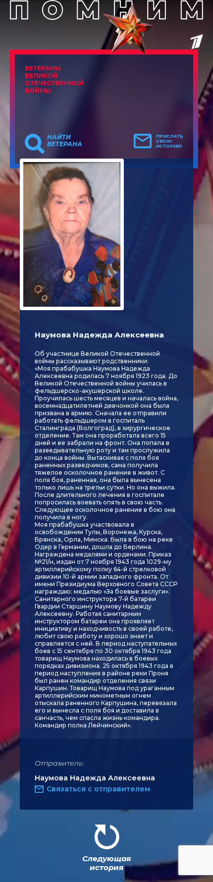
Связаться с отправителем (98, 788)
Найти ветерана (64, 141)
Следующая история (106, 863)
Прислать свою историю (169, 141)
